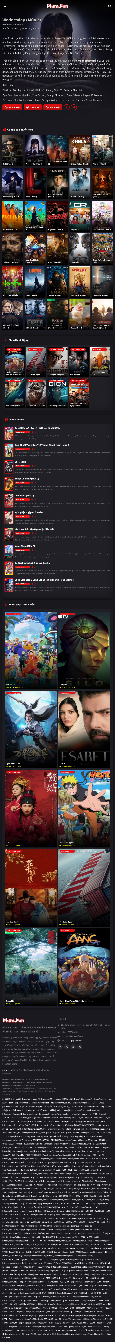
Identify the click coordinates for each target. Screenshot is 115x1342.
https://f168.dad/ (88, 1218)
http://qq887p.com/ (27, 1322)
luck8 (103, 1222)
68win (46, 1143)
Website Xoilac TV (15, 1170)
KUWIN (54, 1296)
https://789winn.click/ (29, 1281)
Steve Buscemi (94, 100)
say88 (31, 1237)
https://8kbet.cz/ (10, 1315)
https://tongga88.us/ (75, 1140)
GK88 (47, 1266)
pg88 (88, 1140)
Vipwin (102, 1240)
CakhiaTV (6, 1155)
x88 (102, 1211)
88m (74, 1322)
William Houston (60, 100)
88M (67, 1307)
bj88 (22, 1240)
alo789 (25, 1125)
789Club (5, 1117)
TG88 (33, 1166)
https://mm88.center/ (29, 1106)
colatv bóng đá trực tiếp (73, 1188)
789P (102, 1147)
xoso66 (76, 1132)
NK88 (27, 1222)
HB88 (17, 1330)
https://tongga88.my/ (36, 1128)
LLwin (72, 1173)
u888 (66, 1110)
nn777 (22, 1211)
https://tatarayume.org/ (13, 1259)
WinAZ (75, 1274)
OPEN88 (45, 1140)
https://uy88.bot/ (39, 1173)
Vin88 (4, 1244)
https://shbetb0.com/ (55, 1211)
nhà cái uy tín (46, 1106)
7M (70, 1136)
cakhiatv (87, 1155)
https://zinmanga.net (50, 1181)
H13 (27, 1252)
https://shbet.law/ (10, 1211)
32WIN (62, 1274)
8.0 (11, 85)
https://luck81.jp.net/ (62, 1132)
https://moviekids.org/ (12, 1229)
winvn (93, 1244)
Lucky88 (33, 1266)
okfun (20, 1293)
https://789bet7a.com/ (79, 1244)
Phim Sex (47, 1155)
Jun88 (106, 1196)
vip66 (4, 1181)
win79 (101, 1155)
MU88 (64, 1170)
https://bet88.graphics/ (50, 1099)
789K (95, 1155)
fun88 (24, 1147)
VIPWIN (103, 1263)
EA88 (47, 1233)
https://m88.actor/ (10, 1240)
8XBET (98, 1177)
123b (89, 1222)
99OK (70, 1170)
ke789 (5, 1225)
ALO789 (51, 1207)
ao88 (5, 1248)
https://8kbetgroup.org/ (30, 1315)
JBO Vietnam (106, 1330)
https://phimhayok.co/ (81, 1114)
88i (35, 1330)
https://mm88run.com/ (41, 1177)
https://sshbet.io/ (70, 1207)
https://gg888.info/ (32, 1319)
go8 (79, 1222)
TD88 (28, 1155)
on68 (72, 1307)
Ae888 (100, 1244)
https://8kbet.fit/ (49, 1315)
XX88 (5, 1102)
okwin (12, 1285)
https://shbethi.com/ (88, 1207)
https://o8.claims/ (78, 1289)
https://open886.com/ (47, 1199)
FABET (85, 1125)
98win (61, 1177)
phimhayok (7, 1106)
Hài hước (40, 90)
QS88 (83, 1237)
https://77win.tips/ (10, 1162)
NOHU (91, 1147)
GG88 (13, 1117)
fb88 (44, 1285)
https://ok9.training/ (60, 1266)
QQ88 (14, 1322)
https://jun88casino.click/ (55, 1158)
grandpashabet (88, 1121)
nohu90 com (72, 1330)
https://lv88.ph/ (9, 1300)
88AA (17, 1289)
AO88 (30, 1132)
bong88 (27, 1229)
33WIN (96, 1229)
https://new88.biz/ (94, 1199)
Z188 (48, 1278)
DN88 (108, 1248)
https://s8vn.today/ (28, 1158)
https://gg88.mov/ (10, 1158)
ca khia (52, 1110)
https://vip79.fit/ (104, 1192)
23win (50, 1173)
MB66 (65, 1196)
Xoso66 (93, 1196)
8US (13, 1155)
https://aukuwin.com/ (37, 1121)
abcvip (101, 1315)
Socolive (100, 1151)
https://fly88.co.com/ (37, 1218)
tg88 (104, 1143)
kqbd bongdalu (78, 1151)
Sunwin (42, 1229)
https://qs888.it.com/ (71, 1270)
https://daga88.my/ (61, 1106)
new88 (98, 1125)
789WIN (68, 1315)
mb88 (55, 1222)
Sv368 (12, 1099)
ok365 (27, 1326)
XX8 (22, 1270)
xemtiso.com (78, 1128)
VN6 (75, 1293)
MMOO (60, 1233)
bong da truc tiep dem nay (36, 1170)
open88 (12, 1199)
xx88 (18, 1099)
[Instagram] (79, 1046)
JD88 (43, 1252)
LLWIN (71, 1147)
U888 (50, 1218)
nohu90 (71, 1229)
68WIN (53, 1233)
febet (71, 1255)
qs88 (18, 1140)
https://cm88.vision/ (30, 1203)
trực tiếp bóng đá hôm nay (35, 1110)
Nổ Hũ (61, 1315)
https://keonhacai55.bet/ (21, 1184)
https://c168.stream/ (85, 1266)
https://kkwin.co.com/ (64, 1237)
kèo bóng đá (48, 1334)
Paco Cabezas (74, 95)
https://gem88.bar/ (87, 1192)
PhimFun (23, 60)
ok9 (86, 1211)
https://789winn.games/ (73, 1319)
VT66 (49, 1252)
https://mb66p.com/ (57, 1184)
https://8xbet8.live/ (62, 1162)
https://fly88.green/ (81, 1102)
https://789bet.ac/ (42, 1296)
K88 (108, 1132)
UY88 (27, 1166)
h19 (105, 1252)
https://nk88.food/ (10, 1274)
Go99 (71, 1252)
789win (79, 1196)
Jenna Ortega (42, 100)
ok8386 (24, 1330)
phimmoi (51, 1300)
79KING (43, 1300)
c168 (68, 1211)
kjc (45, 1240)
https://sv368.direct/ (30, 1181)
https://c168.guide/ (43, 1132)
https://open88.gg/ (91, 1334)
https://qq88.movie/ (11, 1147)
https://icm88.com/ (10, 1121)
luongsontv (46, 1117)
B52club (90, 1132)
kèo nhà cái (65, 1117)
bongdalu (91, 1151)
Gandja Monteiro (55, 95)
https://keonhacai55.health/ (64, 1155)
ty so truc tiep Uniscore (86, 1173)
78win (24, 1132)
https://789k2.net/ (16, 1252)
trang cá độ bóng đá (11, 1132)
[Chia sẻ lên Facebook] (67, 107)
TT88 (4, 1136)
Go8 (60, 1296)
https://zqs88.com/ (43, 1289)
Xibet (98, 1132)
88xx (22, 1222)
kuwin (11, 1289)
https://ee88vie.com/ (70, 1181)
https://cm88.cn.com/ (102, 1099)
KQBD (4, 1319)
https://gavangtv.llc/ (30, 1117)
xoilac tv (105, 1181)
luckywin (24, 1233)
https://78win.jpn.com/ (100, 1285)
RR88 (95, 1114)
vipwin (5, 1278)
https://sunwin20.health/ (13, 1263)
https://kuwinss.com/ (80, 1281)
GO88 (57, 1229)
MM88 (72, 1196)
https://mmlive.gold (29, 1225)
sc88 (27, 1177)
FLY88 (94, 1102)
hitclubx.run (37, 1143)
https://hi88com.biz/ (18, 1237)
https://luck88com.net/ (65, 1334)
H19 (100, 1173)
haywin (28, 1263)
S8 (100, 1140)
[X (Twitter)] (66, 1046)
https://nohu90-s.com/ (90, 1259)
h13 (104, 1293)
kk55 (110, 1319)
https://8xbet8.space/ (82, 1162)
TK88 (64, 1263)
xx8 (26, 1270)
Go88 (80, 1155)
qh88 (4, 1307)
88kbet (106, 1281)
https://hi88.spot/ (33, 1334)
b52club (27, 1143)
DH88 (85, 1136)
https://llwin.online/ (12, 1334)
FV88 (72, 1177)
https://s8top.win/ (93, 1319)
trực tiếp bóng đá (15, 1110)
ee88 (107, 1300)
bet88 (17, 1196)
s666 (74, 1143)
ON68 (4, 1143)
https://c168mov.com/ (69, 1218)
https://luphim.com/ (30, 1099)
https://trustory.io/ (62, 1143)
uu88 (87, 1170)
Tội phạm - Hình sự (23, 90)
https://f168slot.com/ (26, 1199)
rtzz (32, 1311)
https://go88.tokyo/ (11, 1114)
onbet (102, 1121)
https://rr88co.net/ (45, 1166)
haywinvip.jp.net (98, 1248)
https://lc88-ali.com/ (40, 1244)
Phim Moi (20, 1155)
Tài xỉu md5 (35, 1304)
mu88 (73, 1222)
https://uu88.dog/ (47, 1263)
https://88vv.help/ (10, 1281)
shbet (63, 1121)
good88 (6, 1266)
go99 (10, 1222)
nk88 (82, 1170)
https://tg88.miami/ (64, 1293)
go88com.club (83, 1248)
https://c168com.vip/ (73, 1278)
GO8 (37, 1311)
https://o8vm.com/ (10, 1166)
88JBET (51, 1293)
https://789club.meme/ (57, 1255)
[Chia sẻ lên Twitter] (74, 107)
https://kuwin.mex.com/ (83, 1296)
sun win (32, 1233)
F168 (4, 1207)
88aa (40, 1322)
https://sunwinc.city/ (85, 1177)
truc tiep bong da (81, 1184)
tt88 (50, 1222)
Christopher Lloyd (23, 100)
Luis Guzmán (78, 100)
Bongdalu (77, 1136)
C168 (5, 1237)
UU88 (16, 1177)
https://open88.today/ (68, 1199)
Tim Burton (38, 95)
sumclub (80, 1229)
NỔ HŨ (74, 1211)
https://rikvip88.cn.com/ (92, 1252)
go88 (69, 1099)
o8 (97, 1121)
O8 (23, 1334)
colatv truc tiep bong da (43, 1188)
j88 (100, 1233)
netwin (94, 1140)
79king (11, 1207)
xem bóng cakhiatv (63, 1166)
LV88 (46, 1259)
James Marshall (22, 95)
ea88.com (84, 1311)
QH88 (67, 1281)
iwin (90, 1255)
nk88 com (12, 1293)
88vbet (43, 1274)
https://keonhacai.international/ (35, 1114)
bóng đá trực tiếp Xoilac (83, 1166)
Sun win (97, 1162)
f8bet (36, 1207)
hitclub (55, 1117)
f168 (50, 1203)
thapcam (19, 1319)
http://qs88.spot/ (17, 1278)
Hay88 (74, 1117)
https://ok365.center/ (68, 1192)
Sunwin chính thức (18, 1128)
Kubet (109, 1263)
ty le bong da (86, 1225)
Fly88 (24, 1140)
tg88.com (75, 1311)
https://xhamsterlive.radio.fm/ (85, 1106)
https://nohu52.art (63, 1240)
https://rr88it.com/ (60, 1147)
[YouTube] (73, 1046)
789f (67, 1177)
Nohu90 (27, 1173)
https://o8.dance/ (61, 1289)
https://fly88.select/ (41, 1102)
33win (54, 1177)
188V (4, 1326)
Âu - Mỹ (34, 29)
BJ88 (37, 1270)
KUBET (11, 1143)
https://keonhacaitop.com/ (87, 1110)
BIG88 (91, 1125)
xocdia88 (108, 1244)
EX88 (22, 1177)
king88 (34, 1259)
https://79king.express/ (46, 1192)
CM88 (15, 1106)
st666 (23, 1289)
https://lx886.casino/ (35, 1278)
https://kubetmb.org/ (13, 1255)
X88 (98, 1322)
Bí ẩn (56, 90)
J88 (18, 1117)
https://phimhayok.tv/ (60, 1114)
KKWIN (55, 1274)
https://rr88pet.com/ (82, 1099)
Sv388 (5, 1099)
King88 (11, 1136)
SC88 (91, 1274)
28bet (44, 1237)
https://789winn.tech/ (30, 1285)
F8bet (32, 1214)
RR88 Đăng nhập (62, 1173)
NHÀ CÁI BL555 (52, 1281)
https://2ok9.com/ (61, 1203)
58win (11, 1214)
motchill (89, 1128)
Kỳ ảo (49, 90)
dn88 (109, 1274)
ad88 (32, 1270)
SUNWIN (18, 1173)
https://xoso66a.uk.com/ (100, 1270)
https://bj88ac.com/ (26, 1248)
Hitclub (102, 1114)
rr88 (13, 1151)
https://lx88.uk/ (86, 1330)
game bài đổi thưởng (59, 1136)
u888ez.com (70, 1233)
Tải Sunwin (38, 1147)
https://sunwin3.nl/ (56, 1128)
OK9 (97, 1203)
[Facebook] (60, 1046)
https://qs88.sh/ (79, 1304)
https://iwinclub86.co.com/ (14, 1218)
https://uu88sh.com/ (89, 1263)
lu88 (103, 1132)
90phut (59, 1110)
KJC (64, 1099)
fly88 (71, 1110)
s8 (51, 1143)
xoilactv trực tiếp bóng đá (64, 1125)
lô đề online (25, 1162)
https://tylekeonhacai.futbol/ (98, 1188)
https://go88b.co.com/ (58, 1214)
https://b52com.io (102, 1128)
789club (19, 1143)
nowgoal (107, 1173)
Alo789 (37, 1184)
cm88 (102, 1203)
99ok (76, 1170)
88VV (4, 1304)
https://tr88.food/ (60, 1252)
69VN (15, 1326)
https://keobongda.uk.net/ (59, 1304)
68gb (4, 1222)
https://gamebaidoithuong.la (66, 1225)
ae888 (5, 1203)
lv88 (15, 1304)
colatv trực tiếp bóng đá (14, 1188)
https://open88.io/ (33, 1307)
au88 (16, 1222)
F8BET (95, 1300)
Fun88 (17, 1181)
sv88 (30, 1147)
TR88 (38, 1248)
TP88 (99, 1293)
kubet (67, 1285)
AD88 (17, 1270)
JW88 (37, 1252)
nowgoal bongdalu (62, 1151)
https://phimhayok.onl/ (61, 1102)
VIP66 (38, 1140)
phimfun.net (7, 1070)
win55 (30, 1274)
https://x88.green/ (10, 1233)
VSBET (102, 1158)
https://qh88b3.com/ (43, 1151)
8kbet (105, 1140)
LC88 (42, 1281)
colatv (29, 1188)
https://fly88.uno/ (22, 1102)
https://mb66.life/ (104, 1184)
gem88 (30, 1207)
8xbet (27, 1240)
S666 (76, 1259)
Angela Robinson (92, 95)
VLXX (39, 1155)
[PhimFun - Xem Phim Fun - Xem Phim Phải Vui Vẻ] (13, 1019)
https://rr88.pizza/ (43, 1125)
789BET (43, 1207)
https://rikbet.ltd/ (38, 1196)
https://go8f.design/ (11, 1125)
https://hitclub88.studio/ (19, 1244)
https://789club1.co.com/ (80, 1214)
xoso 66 (31, 1140)
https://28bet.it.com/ (23, 1296)
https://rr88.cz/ (22, 1136)
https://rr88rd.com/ (35, 1211)
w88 (65, 1326)
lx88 (22, 1166)
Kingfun (40, 1233)
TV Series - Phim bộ (71, 90)
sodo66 (12, 1248)
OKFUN (43, 1293)
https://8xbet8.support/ (42, 1162)
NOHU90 (88, 1229)
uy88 (80, 1285)
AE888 (52, 1170)
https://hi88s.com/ (76, 1158)
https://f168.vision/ (85, 1143)
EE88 (41, 1158)
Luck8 (84, 1147)
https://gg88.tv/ (25, 1300)
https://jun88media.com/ (35, 1255)
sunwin (24, 1121)
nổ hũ (99, 1196)
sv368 (39, 1136)
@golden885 (76, 1040)
